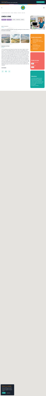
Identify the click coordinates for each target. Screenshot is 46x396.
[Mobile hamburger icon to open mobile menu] (44, 7)
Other (14, 19)
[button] (23, 269)
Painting (18, 19)
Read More (8, 392)
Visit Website (3, 67)
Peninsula (15, 12)
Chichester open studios (5, 12)
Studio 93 (19, 12)
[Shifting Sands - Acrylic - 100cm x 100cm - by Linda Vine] (25, 38)
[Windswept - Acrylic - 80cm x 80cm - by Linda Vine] (5, 38)
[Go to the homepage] (23, 7)
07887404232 (35, 48)
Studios (12, 12)
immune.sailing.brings (36, 45)
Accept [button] (4, 392)
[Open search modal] (1, 7)
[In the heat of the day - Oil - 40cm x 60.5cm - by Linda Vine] (15, 38)
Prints (22, 19)
